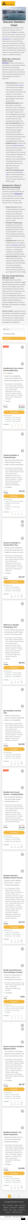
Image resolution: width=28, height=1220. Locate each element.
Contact (8, 1212)
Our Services (21, 1210)
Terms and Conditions (18, 1216)
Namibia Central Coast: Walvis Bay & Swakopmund (14, 389)
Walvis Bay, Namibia (11, 1076)
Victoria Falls (15, 738)
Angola (16, 1205)
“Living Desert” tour (15, 245)
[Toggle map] (22, 363)
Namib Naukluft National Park (14, 897)
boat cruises (18, 85)
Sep (12, 427)
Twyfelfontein (9, 654)
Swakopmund (6, 39)
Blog (15, 1210)
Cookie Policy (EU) (17, 1212)
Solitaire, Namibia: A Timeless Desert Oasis (13, 1156)
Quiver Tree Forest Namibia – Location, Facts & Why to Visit (14, 905)
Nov (18, 427)
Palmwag (16, 1067)
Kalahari (12, 892)
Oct (15, 427)
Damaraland (8, 384)
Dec (22, 427)
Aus (6, 888)
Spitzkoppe (14, 483)
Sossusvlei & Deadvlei (11, 912)
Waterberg (21, 1076)
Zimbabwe (15, 740)
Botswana (22, 1205)
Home (4, 1205)
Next (18, 1196)
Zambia (5, 1210)
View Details (14, 412)
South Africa (13, 1207)
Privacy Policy (8, 1216)
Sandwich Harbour (18, 145)
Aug (21, 425)
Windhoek (8, 399)
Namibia (14, 32)
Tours (10, 1210)
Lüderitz (21, 896)
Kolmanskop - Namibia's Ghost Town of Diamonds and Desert (14, 894)
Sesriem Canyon (17, 393)
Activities (10, 1205)
